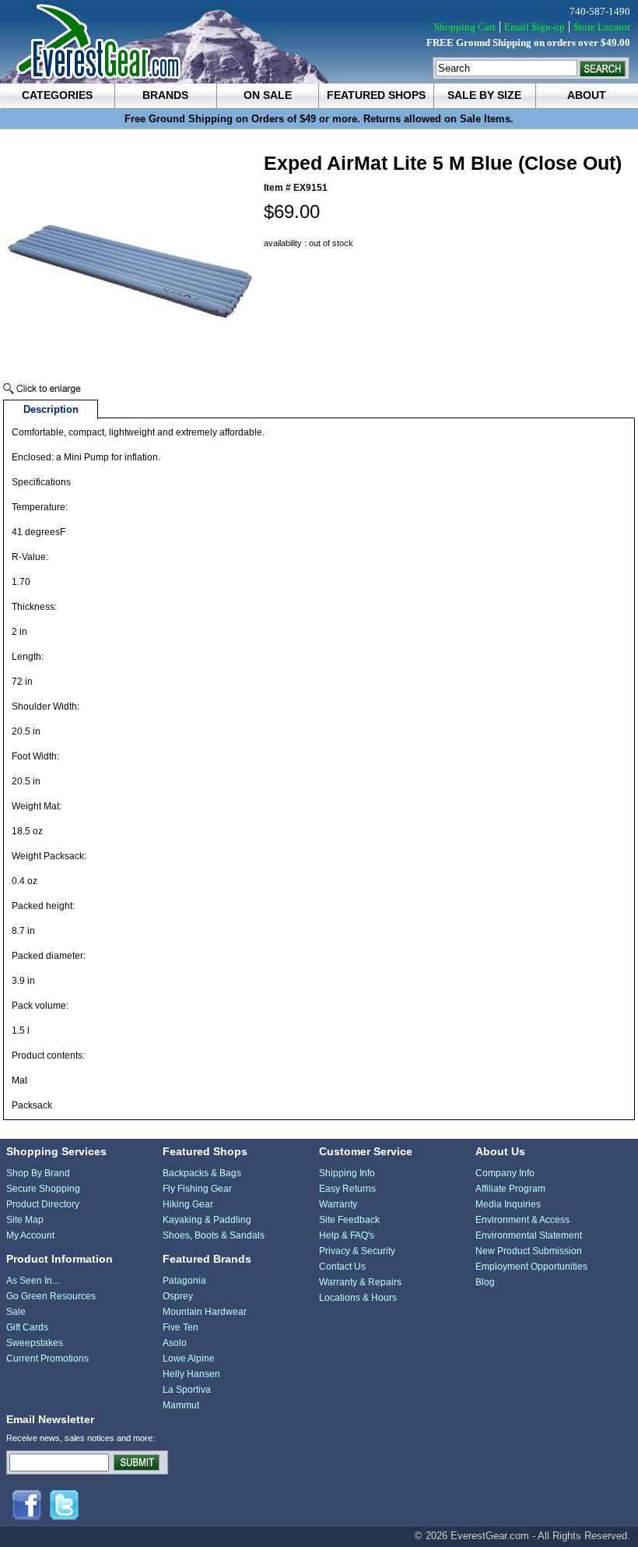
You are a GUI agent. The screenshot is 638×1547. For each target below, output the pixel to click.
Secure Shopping (43, 1188)
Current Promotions (47, 1358)
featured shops (376, 95)
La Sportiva (187, 1389)
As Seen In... (32, 1280)
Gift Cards (27, 1327)
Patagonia (184, 1280)
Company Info (505, 1173)
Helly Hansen (191, 1374)
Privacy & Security (357, 1251)
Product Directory (42, 1204)
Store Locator (601, 27)
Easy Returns (347, 1188)
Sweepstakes (34, 1342)
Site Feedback (349, 1219)
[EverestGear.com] (319, 41)
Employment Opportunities (531, 1266)
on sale (268, 95)
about (586, 95)
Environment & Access (522, 1219)
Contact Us (342, 1266)
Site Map (25, 1219)
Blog (485, 1282)
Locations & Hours (358, 1297)
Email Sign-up (534, 27)
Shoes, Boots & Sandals (214, 1235)
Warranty (338, 1204)
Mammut (181, 1405)
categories (57, 95)
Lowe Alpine (189, 1358)
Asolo (175, 1342)
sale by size (484, 95)
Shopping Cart (465, 27)
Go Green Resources (51, 1296)
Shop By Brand (38, 1173)
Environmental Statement (528, 1235)
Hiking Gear (188, 1204)
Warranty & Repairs (360, 1282)
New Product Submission (528, 1251)
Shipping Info (347, 1173)
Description (51, 409)
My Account (30, 1235)
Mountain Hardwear (205, 1311)
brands (165, 95)
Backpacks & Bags (202, 1173)
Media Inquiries (508, 1204)
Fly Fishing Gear (197, 1188)
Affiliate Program (510, 1188)
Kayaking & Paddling (207, 1219)
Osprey (178, 1296)
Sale (16, 1311)
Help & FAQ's (346, 1235)
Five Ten (180, 1327)
